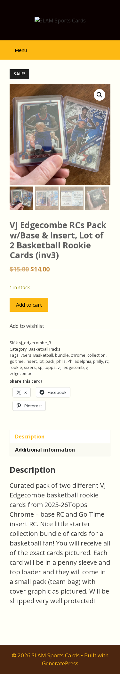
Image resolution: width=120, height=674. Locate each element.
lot (41, 361)
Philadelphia (79, 361)
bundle (62, 355)
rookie (16, 367)
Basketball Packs (44, 349)
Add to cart (29, 304)
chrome (78, 355)
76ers (25, 355)
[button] (99, 95)
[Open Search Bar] (110, 47)
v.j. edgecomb (71, 367)
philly (98, 361)
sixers (30, 367)
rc (106, 361)
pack (49, 361)
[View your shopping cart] (92, 47)
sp (40, 367)
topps (50, 367)
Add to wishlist (27, 325)
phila (61, 361)
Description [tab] (29, 436)
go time (17, 361)
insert (31, 361)
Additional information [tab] (45, 449)
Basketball (43, 355)
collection (96, 355)
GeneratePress (60, 663)
